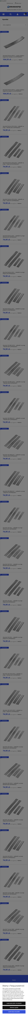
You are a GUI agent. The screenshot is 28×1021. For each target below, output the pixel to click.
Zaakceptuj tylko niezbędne (14, 1003)
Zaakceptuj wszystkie (14, 1011)
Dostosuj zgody (14, 1007)
